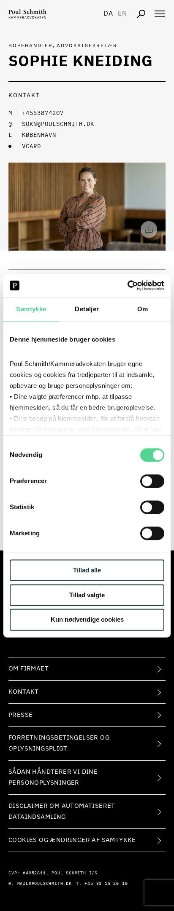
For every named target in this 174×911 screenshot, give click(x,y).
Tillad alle (87, 570)
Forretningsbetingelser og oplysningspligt (58, 743)
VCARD (31, 147)
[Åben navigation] (160, 14)
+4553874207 (43, 113)
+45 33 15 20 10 (106, 884)
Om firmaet (28, 668)
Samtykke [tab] (31, 309)
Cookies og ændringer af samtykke (72, 840)
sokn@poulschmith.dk (58, 124)
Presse (20, 715)
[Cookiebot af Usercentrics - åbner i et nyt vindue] (127, 285)
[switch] (152, 481)
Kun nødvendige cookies (87, 619)
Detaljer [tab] (87, 309)
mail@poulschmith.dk (44, 884)
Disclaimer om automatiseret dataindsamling (61, 811)
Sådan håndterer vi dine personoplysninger (53, 777)
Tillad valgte (87, 594)
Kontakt (23, 692)
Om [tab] (142, 309)
